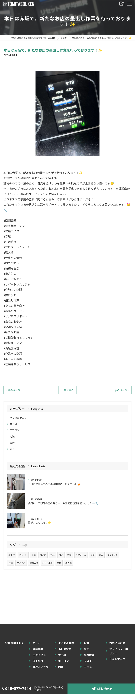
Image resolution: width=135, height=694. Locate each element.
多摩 (33, 554)
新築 (93, 554)
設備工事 (34, 562)
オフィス (21, 562)
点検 (59, 562)
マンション (112, 554)
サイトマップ (117, 659)
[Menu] (130, 4)
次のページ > (122, 390)
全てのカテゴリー (19, 417)
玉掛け (11, 554)
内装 (12, 436)
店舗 (10, 562)
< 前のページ (13, 390)
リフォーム (81, 554)
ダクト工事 (47, 562)
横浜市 (43, 554)
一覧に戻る (67, 390)
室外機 (68, 562)
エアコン (15, 430)
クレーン (23, 554)
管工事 (13, 424)
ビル (101, 554)
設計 (12, 442)
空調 (69, 554)
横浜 (61, 554)
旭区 (52, 554)
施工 (12, 449)
